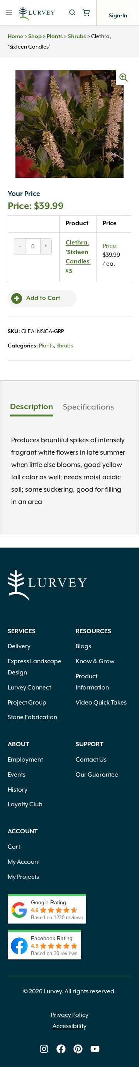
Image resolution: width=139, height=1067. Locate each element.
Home (15, 37)
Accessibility (69, 1026)
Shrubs (77, 37)
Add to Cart (43, 298)
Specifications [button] (88, 406)
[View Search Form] (72, 13)
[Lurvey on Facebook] (61, 1049)
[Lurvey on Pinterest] (78, 1049)
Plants (55, 37)
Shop (35, 37)
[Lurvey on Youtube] (95, 1049)
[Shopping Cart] (86, 12)
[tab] (31, 408)
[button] (123, 77)
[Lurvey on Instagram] (44, 1049)
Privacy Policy (69, 1014)
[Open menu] (9, 13)
